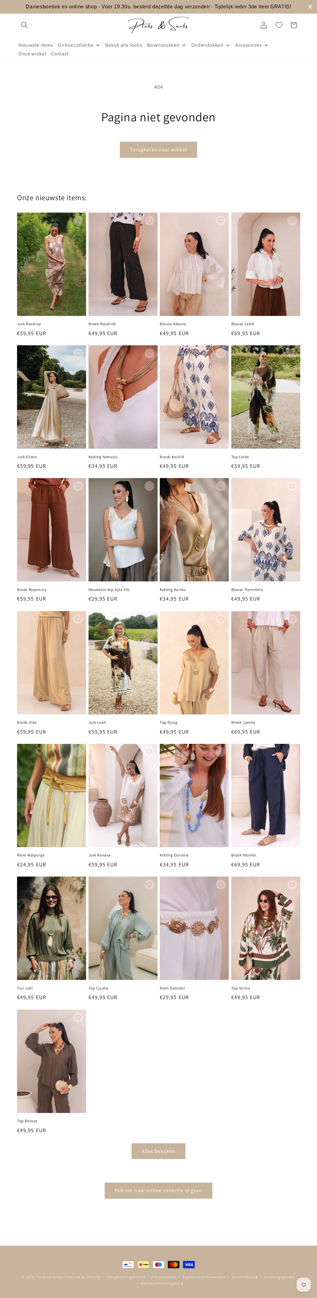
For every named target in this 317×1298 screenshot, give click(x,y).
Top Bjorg (168, 722)
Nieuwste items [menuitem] (36, 45)
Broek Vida (27, 722)
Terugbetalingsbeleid (126, 1276)
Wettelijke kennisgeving (162, 1283)
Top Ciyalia (99, 988)
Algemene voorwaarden (204, 1276)
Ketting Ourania (174, 855)
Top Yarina (240, 988)
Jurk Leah (97, 722)
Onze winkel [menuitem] (32, 53)
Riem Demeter (172, 988)
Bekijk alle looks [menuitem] (123, 45)
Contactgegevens (279, 1276)
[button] (24, 25)
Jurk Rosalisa (29, 323)
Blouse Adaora (173, 323)
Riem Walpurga (31, 855)
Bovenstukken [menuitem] (163, 45)
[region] (158, 7)
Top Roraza (27, 1121)
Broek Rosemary (31, 589)
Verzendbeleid (245, 1276)
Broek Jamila (243, 722)
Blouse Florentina (247, 589)
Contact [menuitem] (60, 53)
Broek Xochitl (172, 457)
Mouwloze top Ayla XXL (110, 589)
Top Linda (240, 457)
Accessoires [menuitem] (248, 45)
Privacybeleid (164, 1276)
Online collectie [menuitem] (75, 45)
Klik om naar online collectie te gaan (158, 1190)
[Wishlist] (278, 25)
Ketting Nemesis (103, 457)
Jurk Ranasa (100, 855)
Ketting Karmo (173, 589)
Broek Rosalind (102, 323)
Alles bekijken (158, 1151)
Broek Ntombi (243, 855)
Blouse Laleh (242, 323)
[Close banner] (310, 7)
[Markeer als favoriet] (78, 221)
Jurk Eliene (27, 457)
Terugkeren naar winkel (158, 149)
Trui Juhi (25, 988)
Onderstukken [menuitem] (207, 45)
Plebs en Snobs (49, 1276)
